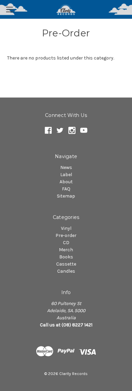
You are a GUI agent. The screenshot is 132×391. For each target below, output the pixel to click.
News (66, 167)
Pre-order (66, 235)
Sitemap (66, 196)
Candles (66, 271)
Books (66, 257)
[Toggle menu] (9, 9)
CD (66, 242)
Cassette (66, 264)
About (66, 182)
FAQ (66, 189)
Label (66, 174)
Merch (66, 250)
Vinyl (66, 228)
